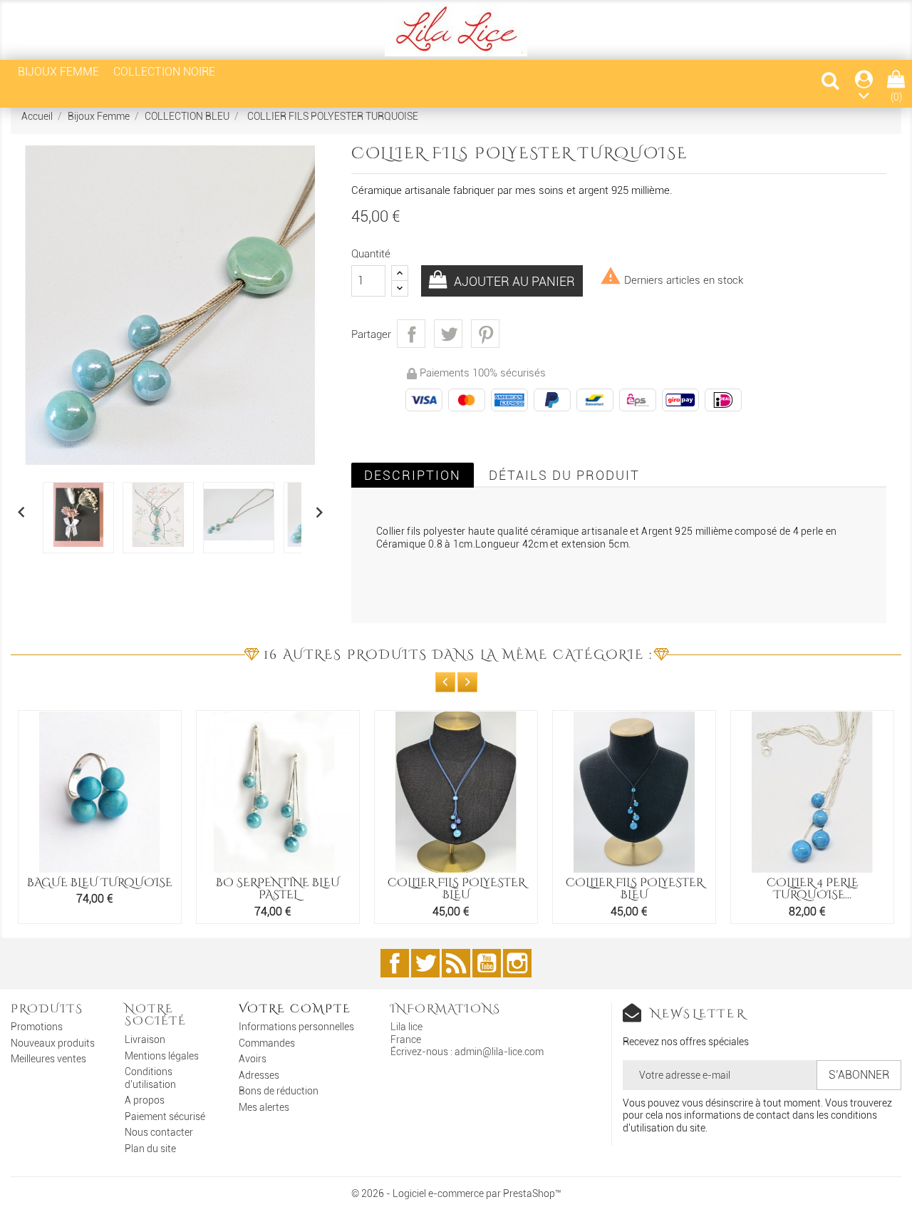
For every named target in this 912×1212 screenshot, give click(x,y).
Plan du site (150, 1148)
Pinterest (485, 333)
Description (412, 475)
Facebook (394, 963)
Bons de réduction (278, 1091)
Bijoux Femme (58, 71)
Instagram (517, 963)
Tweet (448, 333)
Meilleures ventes (48, 1058)
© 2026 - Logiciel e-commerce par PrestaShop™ (456, 1193)
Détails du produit (564, 475)
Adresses (259, 1075)
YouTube (486, 963)
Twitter (425, 963)
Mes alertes (264, 1107)
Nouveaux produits (53, 1043)
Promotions (37, 1026)
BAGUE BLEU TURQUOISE (99, 882)
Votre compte (295, 1009)
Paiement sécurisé (165, 1116)
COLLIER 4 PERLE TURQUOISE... (813, 889)
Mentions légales (162, 1056)
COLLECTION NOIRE (164, 71)
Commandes (267, 1043)
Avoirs (252, 1058)
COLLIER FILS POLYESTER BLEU (456, 889)
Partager (411, 333)
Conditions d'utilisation (150, 1078)
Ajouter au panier (513, 281)
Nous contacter (159, 1132)
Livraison (145, 1039)
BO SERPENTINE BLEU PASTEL (278, 889)
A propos (145, 1100)
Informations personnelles (296, 1026)
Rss (456, 963)
